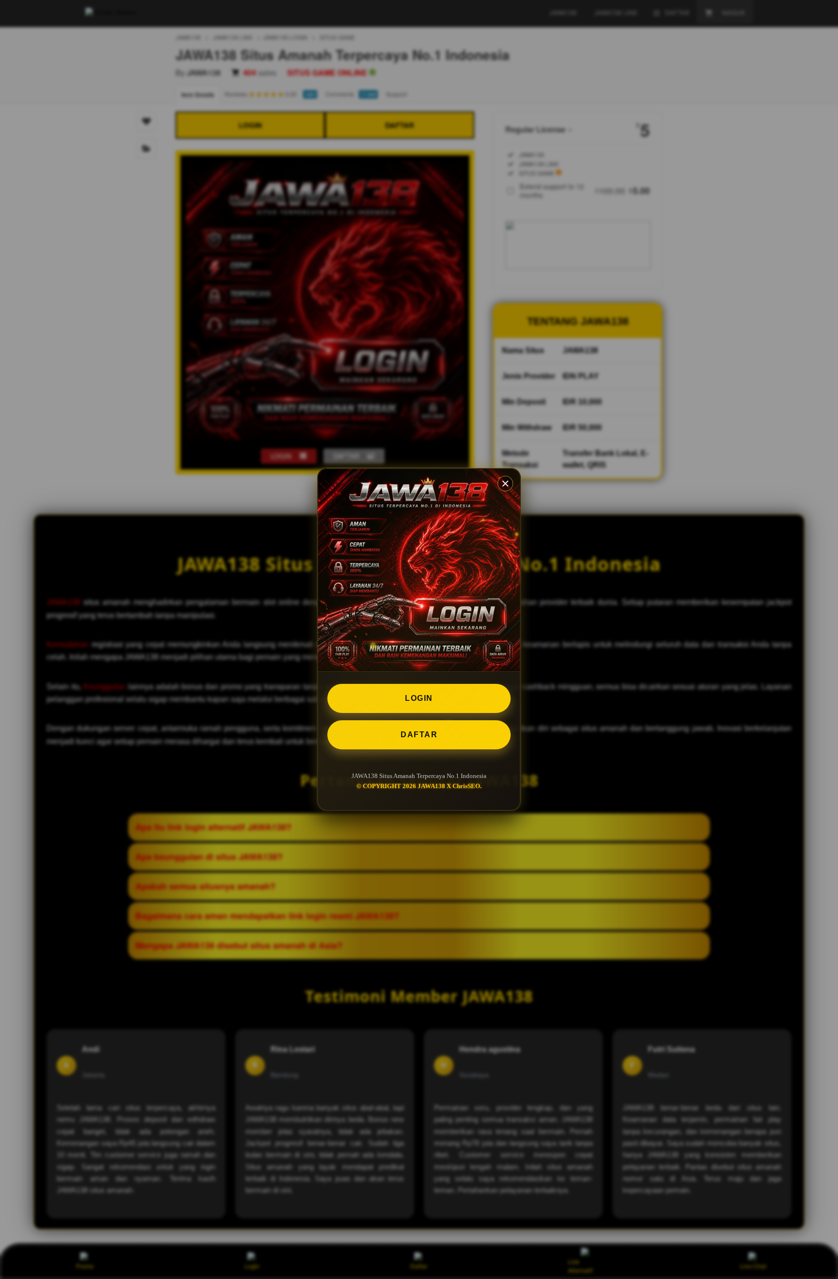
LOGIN (419, 698)
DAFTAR (419, 734)
